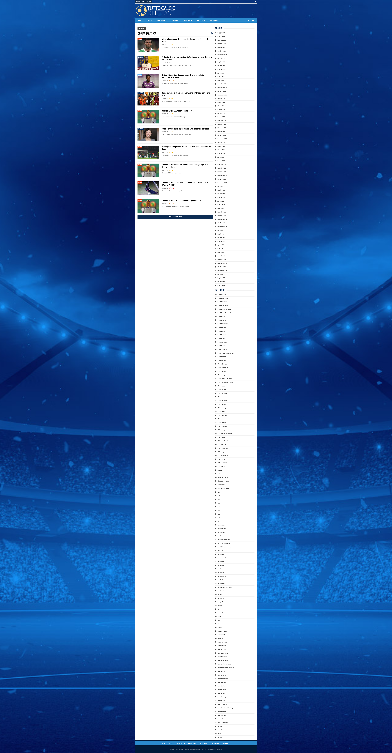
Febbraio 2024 (222, 121)
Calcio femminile (223, 474)
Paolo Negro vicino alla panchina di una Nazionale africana (185, 128)
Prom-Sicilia (221, 701)
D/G (219, 514)
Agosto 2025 (221, 58)
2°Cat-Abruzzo (222, 364)
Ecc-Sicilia (221, 580)
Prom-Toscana (222, 704)
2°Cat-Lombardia (223, 393)
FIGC (219, 609)
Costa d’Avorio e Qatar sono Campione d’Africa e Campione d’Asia (186, 94)
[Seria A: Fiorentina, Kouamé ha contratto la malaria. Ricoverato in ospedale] (148, 81)
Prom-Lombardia (223, 679)
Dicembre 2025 (221, 44)
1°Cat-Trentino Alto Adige (225, 353)
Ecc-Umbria (221, 591)
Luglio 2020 (221, 278)
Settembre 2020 (222, 271)
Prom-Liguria (222, 675)
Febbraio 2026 (221, 40)
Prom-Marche (222, 682)
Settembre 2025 (222, 55)
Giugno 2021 (221, 238)
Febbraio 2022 (221, 208)
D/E (219, 507)
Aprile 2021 (220, 245)
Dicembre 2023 (222, 128)
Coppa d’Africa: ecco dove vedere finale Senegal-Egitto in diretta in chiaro (185, 166)
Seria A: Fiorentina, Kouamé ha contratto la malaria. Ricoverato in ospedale (183, 76)
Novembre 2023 (222, 132)
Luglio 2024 (221, 102)
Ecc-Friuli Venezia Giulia (225, 547)
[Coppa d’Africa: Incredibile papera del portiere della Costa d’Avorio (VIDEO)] (148, 188)
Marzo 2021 (220, 249)
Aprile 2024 (221, 113)
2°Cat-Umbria (222, 419)
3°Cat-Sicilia (222, 459)
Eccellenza (161, 20)
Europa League (222, 602)
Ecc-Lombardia (222, 558)
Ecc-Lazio (140, 57)
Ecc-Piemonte (222, 569)
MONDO (140, 39)
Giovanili (220, 613)
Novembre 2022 (222, 175)
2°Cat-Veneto (222, 423)
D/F (219, 510)
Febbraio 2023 (221, 164)
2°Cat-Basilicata (223, 368)
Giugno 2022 (221, 194)
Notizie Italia (222, 646)
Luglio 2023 (221, 146)
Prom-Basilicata (223, 653)
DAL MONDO (214, 20)
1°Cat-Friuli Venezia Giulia (226, 313)
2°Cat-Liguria (222, 390)
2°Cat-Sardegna (223, 408)
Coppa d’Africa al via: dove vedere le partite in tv (181, 200)
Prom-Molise (221, 686)
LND (219, 620)
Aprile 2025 (220, 73)
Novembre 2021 (222, 219)
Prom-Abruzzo (222, 649)
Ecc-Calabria (221, 532)
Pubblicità (202, 749)
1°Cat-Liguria (222, 320)
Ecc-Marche (221, 562)
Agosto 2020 (221, 274)
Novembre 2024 (222, 88)
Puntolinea (219, 749)
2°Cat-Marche (222, 397)
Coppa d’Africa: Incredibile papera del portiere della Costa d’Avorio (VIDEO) (185, 183)
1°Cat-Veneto (222, 360)
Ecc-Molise (221, 565)
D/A (219, 492)
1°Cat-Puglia (221, 338)
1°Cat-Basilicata (223, 298)
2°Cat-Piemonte (222, 401)
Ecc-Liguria (221, 554)
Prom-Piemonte (222, 690)
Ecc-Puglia (221, 573)
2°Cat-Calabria (222, 371)
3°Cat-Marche (222, 444)
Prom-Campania (223, 660)
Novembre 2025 (222, 47)
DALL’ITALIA (201, 20)
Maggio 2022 (221, 197)
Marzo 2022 (221, 205)
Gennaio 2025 (221, 84)
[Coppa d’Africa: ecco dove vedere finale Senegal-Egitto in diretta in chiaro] (148, 170)
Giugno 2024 (221, 106)
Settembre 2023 (222, 139)
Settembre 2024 (222, 95)
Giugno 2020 (221, 282)
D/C (219, 499)
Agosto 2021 (221, 230)
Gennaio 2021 (221, 256)
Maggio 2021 (221, 241)
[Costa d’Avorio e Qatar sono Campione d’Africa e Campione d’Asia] (148, 98)
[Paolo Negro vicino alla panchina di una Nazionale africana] (148, 134)
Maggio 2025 (221, 69)
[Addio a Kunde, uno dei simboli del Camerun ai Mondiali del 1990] (148, 45)
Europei (220, 606)
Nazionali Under (222, 642)
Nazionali (140, 93)
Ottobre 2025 (221, 51)
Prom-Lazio (221, 671)
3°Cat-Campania (223, 430)
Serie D (149, 20)
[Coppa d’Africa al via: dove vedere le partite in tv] (148, 206)
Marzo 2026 (221, 36)
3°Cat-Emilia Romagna (225, 434)
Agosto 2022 (221, 186)
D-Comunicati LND (223, 488)
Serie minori (187, 20)
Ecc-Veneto (221, 594)
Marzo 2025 (221, 77)
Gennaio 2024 (221, 124)
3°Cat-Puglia (222, 452)
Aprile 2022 (220, 201)
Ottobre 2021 (221, 223)
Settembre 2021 (222, 227)
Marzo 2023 (221, 161)
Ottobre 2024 (221, 91)
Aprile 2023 (220, 157)
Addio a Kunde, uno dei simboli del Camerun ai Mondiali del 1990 (185, 40)
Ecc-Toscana (221, 584)
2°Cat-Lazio (221, 386)
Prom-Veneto (222, 715)
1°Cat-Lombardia (223, 324)
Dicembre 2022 (221, 172)
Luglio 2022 (221, 190)
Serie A (140, 75)
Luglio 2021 (220, 234)
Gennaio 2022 (221, 212)
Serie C (220, 733)
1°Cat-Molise (221, 331)
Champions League (223, 481)
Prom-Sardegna (222, 697)
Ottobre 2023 (221, 135)
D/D (219, 503)
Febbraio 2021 (221, 252)
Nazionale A (221, 635)
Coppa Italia (221, 485)
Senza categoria (223, 723)
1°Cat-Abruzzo (222, 294)
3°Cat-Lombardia (223, 441)
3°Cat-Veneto (222, 466)
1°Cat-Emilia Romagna (224, 309)
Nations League (222, 631)
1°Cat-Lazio (221, 316)
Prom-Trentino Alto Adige (225, 708)
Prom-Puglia (221, 693)
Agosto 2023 (221, 143)
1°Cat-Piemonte (222, 335)
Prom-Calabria (222, 657)
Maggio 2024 (221, 110)
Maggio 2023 (221, 153)
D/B (219, 496)
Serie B (220, 730)
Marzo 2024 (221, 117)
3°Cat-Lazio (221, 437)
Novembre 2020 (222, 263)
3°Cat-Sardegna (223, 455)
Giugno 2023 (221, 150)
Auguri (220, 470)
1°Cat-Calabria (222, 302)
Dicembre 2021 (221, 216)
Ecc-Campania (222, 536)
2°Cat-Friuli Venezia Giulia (226, 382)
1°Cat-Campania (223, 305)
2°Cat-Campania (223, 375)
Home (139, 20)
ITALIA (220, 616)
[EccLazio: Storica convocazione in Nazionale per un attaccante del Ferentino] (148, 63)
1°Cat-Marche (222, 327)
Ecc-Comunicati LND (224, 540)
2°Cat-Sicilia (221, 412)
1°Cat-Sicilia (221, 346)
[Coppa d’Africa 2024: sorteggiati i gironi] (148, 116)
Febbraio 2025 (221, 80)
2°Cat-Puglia (222, 404)
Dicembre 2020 (222, 260)
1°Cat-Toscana (222, 349)
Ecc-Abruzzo (221, 525)
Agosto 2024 (221, 99)
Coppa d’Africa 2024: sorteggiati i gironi (178, 110)
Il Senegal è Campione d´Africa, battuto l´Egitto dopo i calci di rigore (187, 148)
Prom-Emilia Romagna (224, 664)
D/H (219, 518)
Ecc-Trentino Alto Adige (225, 587)
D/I (218, 521)
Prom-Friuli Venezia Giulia (226, 668)
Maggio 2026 (221, 33)
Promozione (174, 20)
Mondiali (220, 624)
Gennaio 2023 (221, 168)
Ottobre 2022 (221, 179)
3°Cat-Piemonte (223, 448)
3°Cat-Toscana (222, 463)
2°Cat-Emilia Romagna (225, 379)
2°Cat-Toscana (222, 415)
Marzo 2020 (221, 285)
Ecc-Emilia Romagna (224, 543)
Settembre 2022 (222, 183)
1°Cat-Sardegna (222, 342)
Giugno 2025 (221, 66)
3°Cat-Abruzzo (222, 426)
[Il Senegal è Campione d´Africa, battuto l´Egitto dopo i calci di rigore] (148, 152)
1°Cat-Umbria (222, 357)
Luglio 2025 (221, 62)
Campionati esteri (223, 477)
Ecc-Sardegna (222, 576)
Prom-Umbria (222, 712)
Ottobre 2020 (221, 267)
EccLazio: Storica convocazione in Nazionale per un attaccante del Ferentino (187, 58)
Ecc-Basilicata (222, 529)
